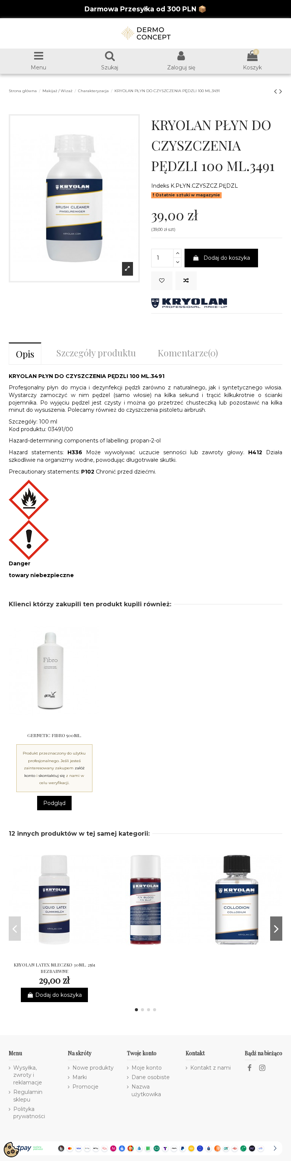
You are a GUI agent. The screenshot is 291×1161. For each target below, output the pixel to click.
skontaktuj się (52, 775)
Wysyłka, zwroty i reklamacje (27, 1075)
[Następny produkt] (280, 91)
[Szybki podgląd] (64, 725)
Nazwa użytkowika (146, 1090)
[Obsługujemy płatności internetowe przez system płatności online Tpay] (145, 1147)
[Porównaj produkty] (54, 725)
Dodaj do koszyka (226, 257)
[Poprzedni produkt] (276, 91)
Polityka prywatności (29, 1113)
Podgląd (54, 803)
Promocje (85, 1086)
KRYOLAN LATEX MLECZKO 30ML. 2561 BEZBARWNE (54, 968)
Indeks (160, 185)
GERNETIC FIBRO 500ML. (54, 735)
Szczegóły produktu (96, 353)
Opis (25, 354)
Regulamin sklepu (27, 1096)
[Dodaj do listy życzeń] (161, 280)
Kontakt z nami (210, 1067)
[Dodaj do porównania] (186, 280)
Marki (79, 1077)
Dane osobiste (150, 1077)
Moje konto (146, 1067)
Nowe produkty (93, 1067)
